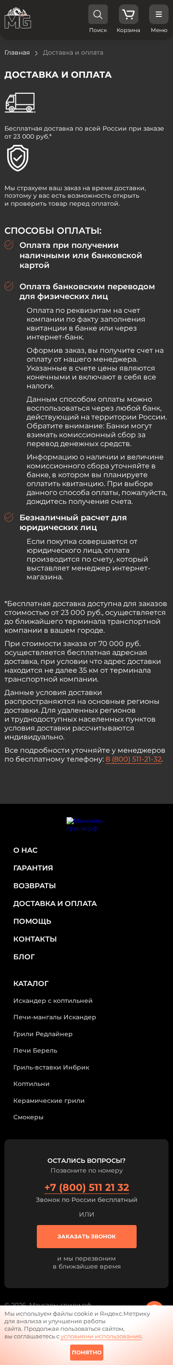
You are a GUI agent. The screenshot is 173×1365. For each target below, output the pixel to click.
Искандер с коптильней (53, 1001)
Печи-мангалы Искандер (54, 1017)
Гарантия (33, 868)
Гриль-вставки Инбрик (51, 1067)
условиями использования (101, 1336)
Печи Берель (35, 1050)
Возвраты (34, 886)
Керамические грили (49, 1101)
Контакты (35, 939)
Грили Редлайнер (43, 1034)
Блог (24, 957)
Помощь (32, 921)
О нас (25, 850)
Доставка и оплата (55, 903)
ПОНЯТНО (87, 1352)
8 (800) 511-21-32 (133, 759)
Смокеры (28, 1117)
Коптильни (31, 1084)
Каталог (30, 983)
